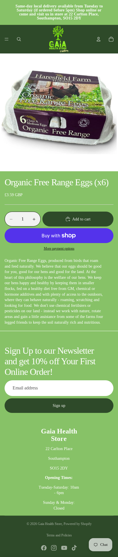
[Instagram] (53, 547)
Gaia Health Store (50, 524)
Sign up (59, 405)
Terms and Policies (59, 535)
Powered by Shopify (78, 524)
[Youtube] (64, 547)
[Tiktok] (74, 547)
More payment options (59, 248)
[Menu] (6, 39)
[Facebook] (43, 547)
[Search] (19, 39)
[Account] (98, 39)
